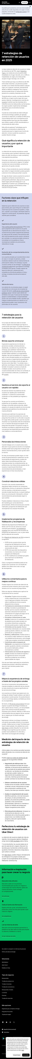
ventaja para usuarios (21, 11)
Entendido (26, 1055)
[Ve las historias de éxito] (3, 921)
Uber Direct (5, 728)
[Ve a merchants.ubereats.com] (5, 2)
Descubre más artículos (9, 881)
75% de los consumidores (16, 704)
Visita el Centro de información (12, 905)
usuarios (4, 102)
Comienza (24, 2)
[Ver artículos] (3, 877)
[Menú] (29, 2)
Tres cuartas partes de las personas (12, 227)
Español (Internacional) (10, 1029)
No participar (16, 1055)
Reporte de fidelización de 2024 (14, 537)
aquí (23, 1050)
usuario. (6, 374)
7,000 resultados (15, 841)
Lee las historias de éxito (10, 925)
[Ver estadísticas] (3, 901)
